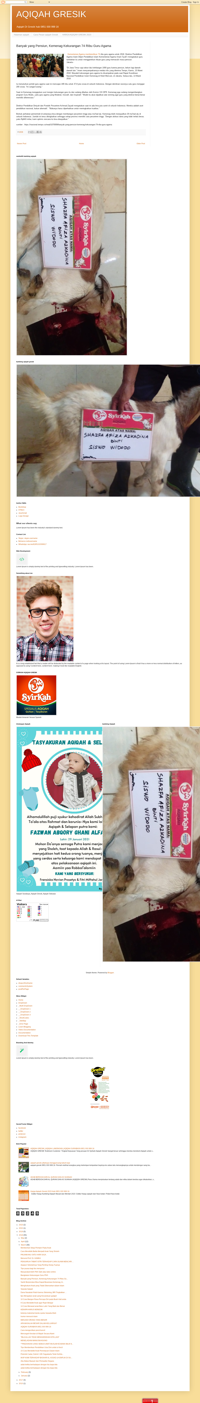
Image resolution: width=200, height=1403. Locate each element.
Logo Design (23, 516)
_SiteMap (22, 1021)
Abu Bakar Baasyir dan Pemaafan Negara (37, 1361)
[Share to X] (35, 132)
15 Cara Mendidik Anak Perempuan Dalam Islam (40, 1351)
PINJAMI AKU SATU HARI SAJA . (34, 1255)
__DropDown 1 (24, 1009)
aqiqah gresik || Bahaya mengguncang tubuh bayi (50, 1163)
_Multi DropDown (25, 1006)
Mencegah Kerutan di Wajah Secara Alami (37, 1334)
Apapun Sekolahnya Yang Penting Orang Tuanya (40, 1265)
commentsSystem (25, 986)
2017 (21, 1380)
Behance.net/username (27, 541)
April (23, 1241)
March (23, 1245)
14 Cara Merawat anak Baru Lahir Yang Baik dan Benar (43, 1306)
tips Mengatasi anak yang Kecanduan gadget (39, 1296)
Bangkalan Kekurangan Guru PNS (34, 1275)
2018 (21, 1235)
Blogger (111, 973)
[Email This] (29, 132)
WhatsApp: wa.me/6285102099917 (32, 544)
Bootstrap (22, 507)
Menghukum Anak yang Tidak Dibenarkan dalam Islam (42, 1286)
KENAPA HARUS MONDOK (32, 1310)
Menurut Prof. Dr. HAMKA (31, 1258)
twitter (20, 1131)
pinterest (21, 1134)
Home (81, 144)
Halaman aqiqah (21, 34)
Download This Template (28, 1036)
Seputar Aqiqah (27, 1289)
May (23, 1238)
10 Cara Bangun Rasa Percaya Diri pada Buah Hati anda (43, 1299)
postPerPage (23, 989)
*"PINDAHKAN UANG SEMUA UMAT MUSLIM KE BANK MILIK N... (47, 1344)
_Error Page (23, 1024)
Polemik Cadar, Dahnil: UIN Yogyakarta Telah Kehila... (42, 1354)
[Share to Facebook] (37, 132)
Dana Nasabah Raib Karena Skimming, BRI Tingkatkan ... (43, 1292)
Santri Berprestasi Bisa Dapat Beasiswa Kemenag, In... (42, 1282)
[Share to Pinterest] (40, 132)
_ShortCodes (23, 1018)
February (25, 1372)
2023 (21, 1225)
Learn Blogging (24, 1027)
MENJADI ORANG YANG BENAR (34, 1320)
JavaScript (22, 513)
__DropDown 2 (24, 1012)
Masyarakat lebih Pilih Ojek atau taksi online (38, 1272)
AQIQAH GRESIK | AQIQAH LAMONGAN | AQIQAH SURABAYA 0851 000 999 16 (62, 1149)
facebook (22, 1128)
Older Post (141, 144)
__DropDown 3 (24, 1015)
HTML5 (21, 510)
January (24, 1376)
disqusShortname (25, 983)
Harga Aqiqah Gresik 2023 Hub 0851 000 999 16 (49, 1191)
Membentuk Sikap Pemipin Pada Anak (36, 1248)
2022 (21, 1228)
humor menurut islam (29, 1316)
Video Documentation (27, 1030)
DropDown (22, 1003)
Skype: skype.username (27, 538)
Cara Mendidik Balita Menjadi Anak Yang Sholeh (40, 1251)
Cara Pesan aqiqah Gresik (46, 34)
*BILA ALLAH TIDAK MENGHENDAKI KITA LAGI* (40, 1337)
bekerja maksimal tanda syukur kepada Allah (38, 1313)
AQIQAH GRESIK (51, 14)
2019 (21, 1232)
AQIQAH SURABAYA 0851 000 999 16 (36, 1327)
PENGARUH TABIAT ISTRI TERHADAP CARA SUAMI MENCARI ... (47, 1262)
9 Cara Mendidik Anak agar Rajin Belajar (37, 1303)
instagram (22, 1137)
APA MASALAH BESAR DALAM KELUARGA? (39, 1323)
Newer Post (21, 144)
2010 (21, 1383)
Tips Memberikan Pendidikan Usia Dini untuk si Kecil (42, 1347)
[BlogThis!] (32, 132)
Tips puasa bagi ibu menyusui (33, 1268)
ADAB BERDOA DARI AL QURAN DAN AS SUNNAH (51, 1177)
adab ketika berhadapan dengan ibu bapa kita (39, 1365)
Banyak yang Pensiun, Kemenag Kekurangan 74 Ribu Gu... (44, 1279)
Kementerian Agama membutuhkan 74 (83, 54)
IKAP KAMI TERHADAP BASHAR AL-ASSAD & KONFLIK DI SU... (46, 1358)
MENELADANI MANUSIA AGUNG (34, 1340)
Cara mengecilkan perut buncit (33, 1330)
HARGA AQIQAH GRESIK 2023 (76, 34)
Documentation (24, 1033)
